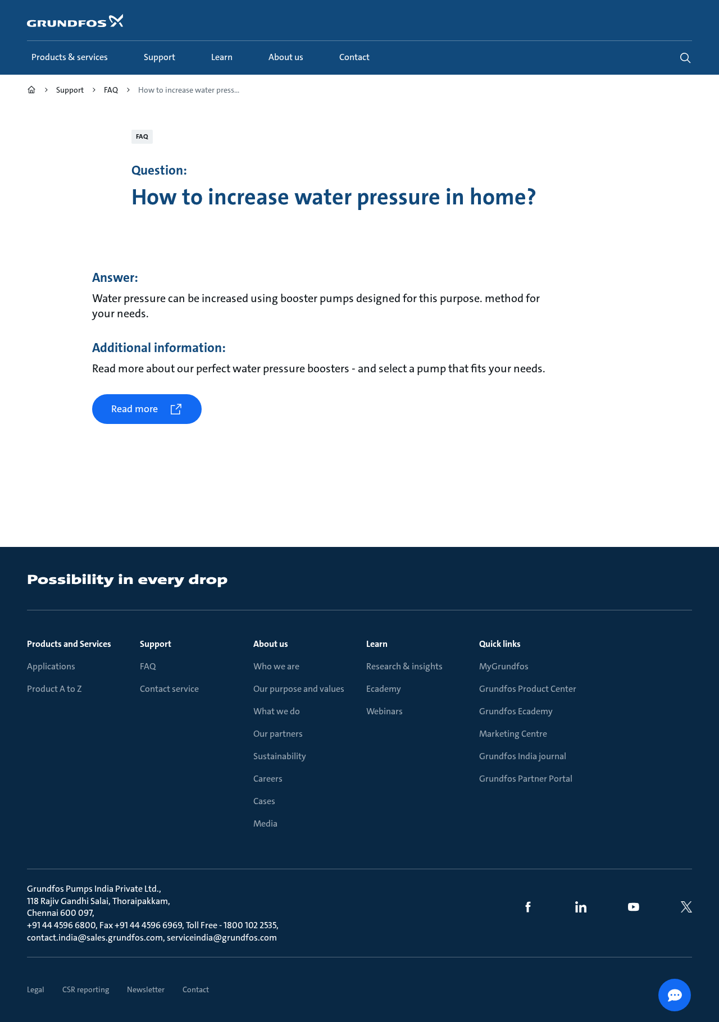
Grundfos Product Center (527, 689)
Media (265, 823)
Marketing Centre (513, 734)
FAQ (148, 666)
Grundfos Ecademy (516, 711)
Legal (35, 989)
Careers (268, 778)
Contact (196, 989)
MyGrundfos (504, 666)
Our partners (278, 734)
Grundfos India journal (522, 756)
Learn (377, 644)
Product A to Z (54, 689)
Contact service (169, 689)
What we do (276, 711)
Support (155, 644)
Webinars (384, 711)
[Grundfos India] (31, 91)
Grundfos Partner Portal (525, 778)
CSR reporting (85, 989)
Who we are (276, 666)
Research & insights (404, 666)
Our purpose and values (298, 689)
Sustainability (279, 756)
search (685, 57)
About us (270, 644)
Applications (51, 666)
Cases (264, 801)
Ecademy (383, 689)
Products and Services (69, 644)
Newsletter (146, 989)
